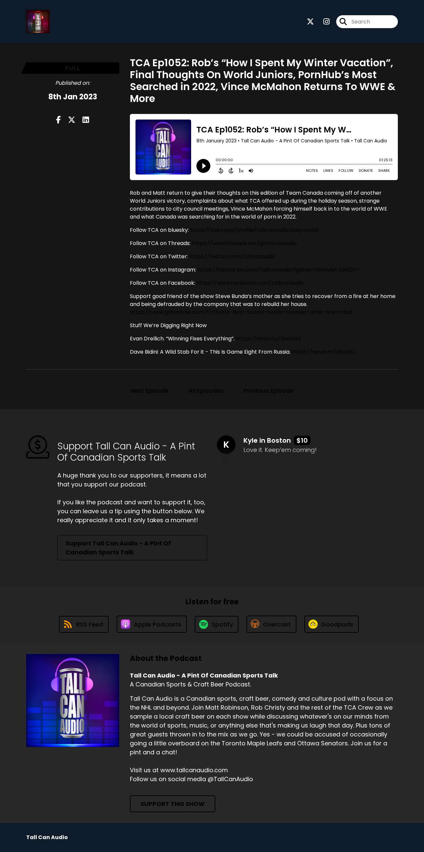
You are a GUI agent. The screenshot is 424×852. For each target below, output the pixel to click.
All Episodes (206, 390)
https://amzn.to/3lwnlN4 (268, 338)
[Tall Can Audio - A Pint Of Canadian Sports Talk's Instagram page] (322, 22)
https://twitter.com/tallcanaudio (232, 256)
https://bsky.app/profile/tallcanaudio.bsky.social (254, 230)
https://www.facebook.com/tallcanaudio (250, 283)
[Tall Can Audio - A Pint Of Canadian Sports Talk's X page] (310, 22)
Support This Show (172, 804)
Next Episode (150, 390)
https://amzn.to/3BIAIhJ (323, 352)
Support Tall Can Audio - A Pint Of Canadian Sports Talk (118, 547)
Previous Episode (268, 390)
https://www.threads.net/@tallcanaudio (244, 243)
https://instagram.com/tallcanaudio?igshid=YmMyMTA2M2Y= (278, 270)
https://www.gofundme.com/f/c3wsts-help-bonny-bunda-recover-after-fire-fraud (241, 312)
